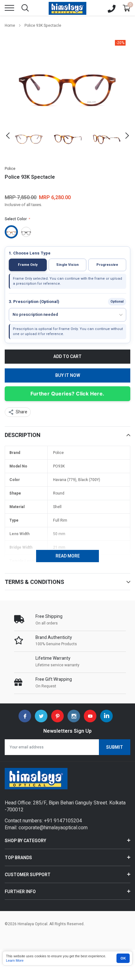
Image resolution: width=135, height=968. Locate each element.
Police (10, 168)
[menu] (9, 8)
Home (10, 25)
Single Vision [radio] (67, 264)
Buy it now (67, 375)
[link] (29, 136)
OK (123, 958)
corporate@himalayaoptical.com (53, 827)
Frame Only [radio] (28, 264)
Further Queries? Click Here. (67, 393)
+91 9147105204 (63, 821)
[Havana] (11, 231)
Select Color (17, 219)
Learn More (15, 960)
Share (21, 412)
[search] (25, 8)
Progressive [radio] (107, 264)
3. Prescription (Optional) (34, 302)
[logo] (67, 8)
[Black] (26, 231)
